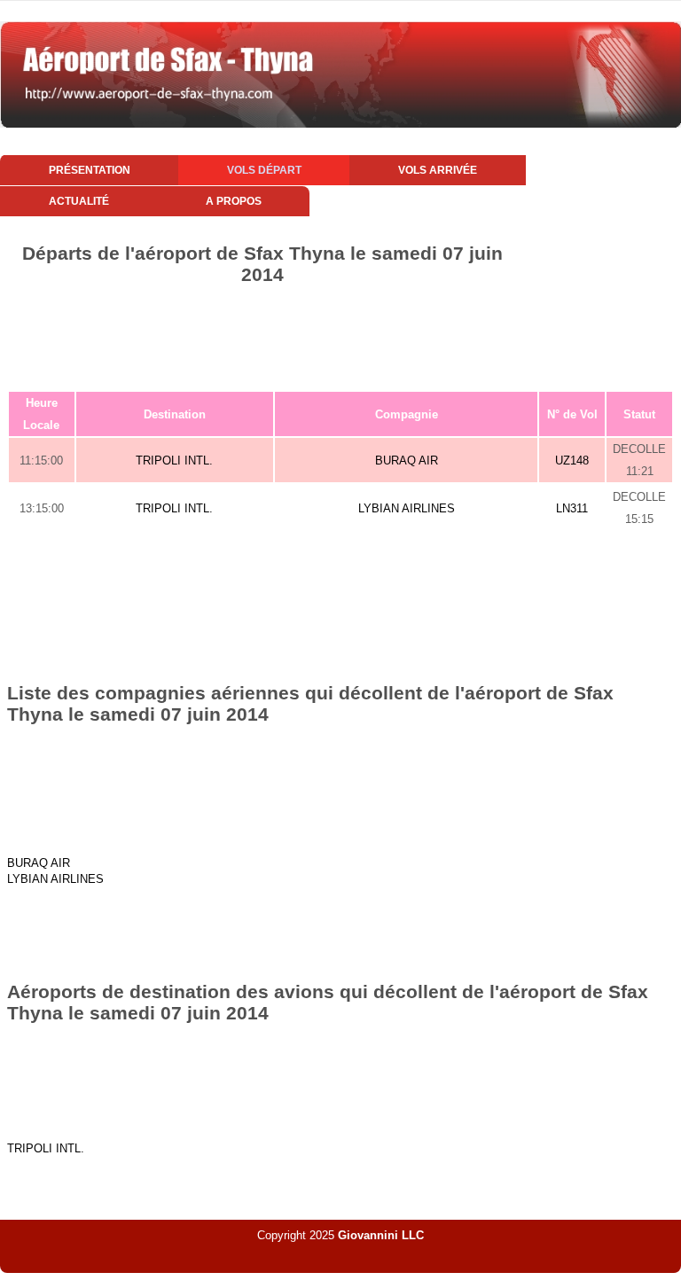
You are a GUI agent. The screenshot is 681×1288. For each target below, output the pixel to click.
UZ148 (572, 460)
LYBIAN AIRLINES (406, 508)
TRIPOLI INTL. (174, 460)
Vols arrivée (437, 170)
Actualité (79, 201)
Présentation (89, 170)
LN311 (572, 508)
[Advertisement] (340, 334)
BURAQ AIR (406, 460)
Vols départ (264, 170)
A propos (234, 201)
